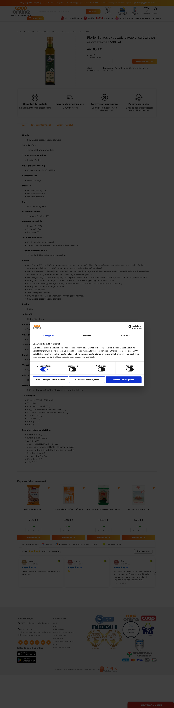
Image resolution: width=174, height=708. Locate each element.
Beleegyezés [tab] (48, 335)
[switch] (72, 369)
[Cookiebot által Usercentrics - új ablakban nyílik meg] (130, 327)
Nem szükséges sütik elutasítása (50, 380)
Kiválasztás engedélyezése (87, 380)
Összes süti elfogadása (123, 380)
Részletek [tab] (87, 335)
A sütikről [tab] (125, 335)
